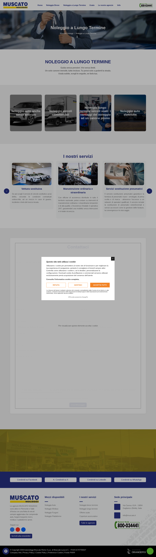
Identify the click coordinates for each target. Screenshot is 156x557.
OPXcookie (71, 297)
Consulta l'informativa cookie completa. (62, 279)
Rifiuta (56, 285)
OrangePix (85, 297)
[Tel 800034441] (150, 551)
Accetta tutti (100, 285)
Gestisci (78, 285)
